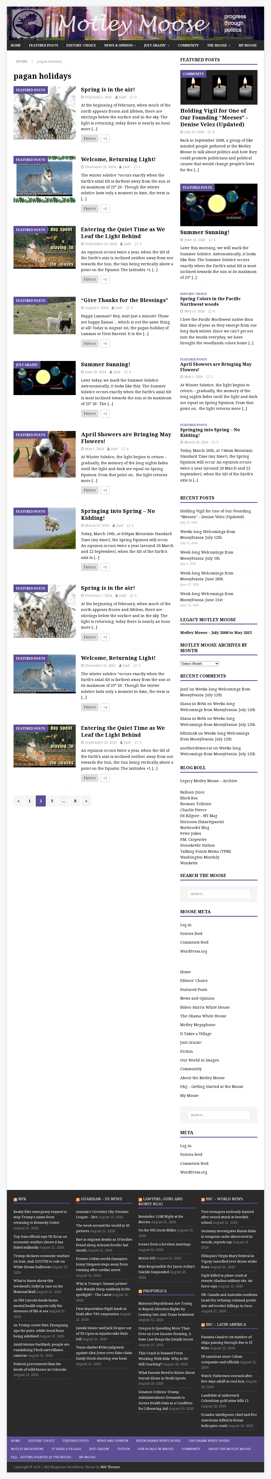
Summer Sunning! (105, 364)
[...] (196, 169)
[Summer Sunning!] (219, 205)
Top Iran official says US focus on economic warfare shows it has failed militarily (40, 1242)
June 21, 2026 (194, 239)
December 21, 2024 (100, 166)
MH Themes (110, 1467)
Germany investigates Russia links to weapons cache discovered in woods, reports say (228, 1236)
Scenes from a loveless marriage (164, 1244)
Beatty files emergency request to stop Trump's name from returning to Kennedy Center (40, 1217)
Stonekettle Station (197, 845)
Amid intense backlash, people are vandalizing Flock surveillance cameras (41, 1350)
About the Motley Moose (202, 1077)
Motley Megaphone (197, 1024)
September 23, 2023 (101, 742)
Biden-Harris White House (205, 1007)
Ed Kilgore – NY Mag (198, 815)
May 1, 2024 (94, 448)
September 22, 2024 (101, 243)
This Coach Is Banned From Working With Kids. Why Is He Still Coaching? (163, 1358)
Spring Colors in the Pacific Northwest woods (210, 301)
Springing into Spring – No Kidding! (118, 514)
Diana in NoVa (193, 703)
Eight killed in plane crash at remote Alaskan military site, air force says (226, 1281)
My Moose (248, 45)
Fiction (186, 1051)
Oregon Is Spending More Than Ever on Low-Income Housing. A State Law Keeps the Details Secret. (166, 1334)
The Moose (217, 45)
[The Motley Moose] (135, 37)
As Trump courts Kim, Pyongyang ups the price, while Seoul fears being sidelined (40, 1330)
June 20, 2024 (95, 371)
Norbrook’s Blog (194, 827)
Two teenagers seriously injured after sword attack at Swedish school (227, 1217)
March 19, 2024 (97, 525)
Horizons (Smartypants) (202, 821)
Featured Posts (43, 45)
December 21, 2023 (100, 665)
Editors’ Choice (81, 45)
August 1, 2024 (96, 307)
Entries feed (191, 933)
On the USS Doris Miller (157, 1230)
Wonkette (189, 862)
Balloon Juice (192, 792)
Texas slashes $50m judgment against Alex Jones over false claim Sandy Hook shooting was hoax (104, 1353)
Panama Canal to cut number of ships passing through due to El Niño (226, 1342)
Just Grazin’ (155, 45)
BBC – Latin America (226, 1324)
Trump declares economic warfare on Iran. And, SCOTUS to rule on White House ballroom (41, 1261)
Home (16, 45)
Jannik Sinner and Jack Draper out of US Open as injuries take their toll (103, 1333)
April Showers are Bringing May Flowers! (126, 438)
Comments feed (194, 942)
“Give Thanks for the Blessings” (124, 300)
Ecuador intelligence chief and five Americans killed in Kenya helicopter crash (229, 1420)
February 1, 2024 (98, 595)
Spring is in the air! (108, 89)
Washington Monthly (199, 857)
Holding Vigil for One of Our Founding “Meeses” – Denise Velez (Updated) (214, 117)
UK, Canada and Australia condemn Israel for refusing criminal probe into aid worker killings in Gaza (229, 1300)
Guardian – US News (101, 1198)
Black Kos (189, 797)
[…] (94, 128)
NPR (22, 1198)
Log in (186, 924)
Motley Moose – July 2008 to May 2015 (216, 632)
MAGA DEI (147, 1258)
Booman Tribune (195, 803)
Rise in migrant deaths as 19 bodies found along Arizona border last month (104, 1245)
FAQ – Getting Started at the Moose (211, 1086)
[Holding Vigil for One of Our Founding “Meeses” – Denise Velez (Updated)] (219, 87)
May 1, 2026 (193, 376)
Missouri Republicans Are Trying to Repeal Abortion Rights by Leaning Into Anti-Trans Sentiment (166, 1309)
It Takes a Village (195, 1033)
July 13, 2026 (194, 131)
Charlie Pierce (193, 809)
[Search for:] (219, 893)
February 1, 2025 (98, 97)
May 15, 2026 (194, 311)
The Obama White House (203, 1015)
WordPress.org (193, 951)
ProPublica (155, 1290)
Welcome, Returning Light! (118, 159)
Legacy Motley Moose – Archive (208, 780)
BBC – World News (224, 1198)
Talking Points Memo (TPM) (205, 851)
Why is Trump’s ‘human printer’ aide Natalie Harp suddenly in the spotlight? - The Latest (103, 1289)
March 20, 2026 (196, 442)
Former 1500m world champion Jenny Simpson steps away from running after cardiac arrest (102, 1264)
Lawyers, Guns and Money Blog (160, 1201)
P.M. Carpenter (193, 839)
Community (188, 45)
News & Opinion (118, 45)
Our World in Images (199, 1060)
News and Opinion (197, 998)
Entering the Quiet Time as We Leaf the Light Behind (123, 233)
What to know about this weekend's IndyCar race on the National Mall (38, 1286)
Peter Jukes (190, 833)
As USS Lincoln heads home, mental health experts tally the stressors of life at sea (37, 1306)
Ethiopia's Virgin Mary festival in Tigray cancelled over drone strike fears (229, 1261)
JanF (123, 97)
